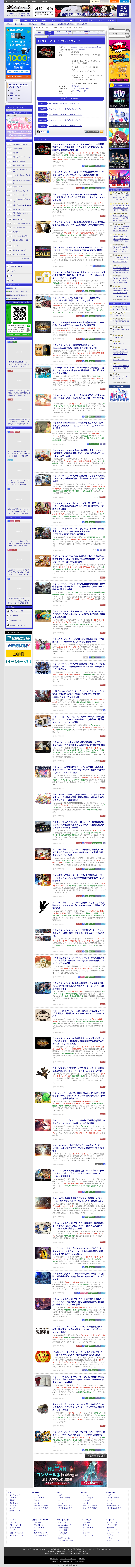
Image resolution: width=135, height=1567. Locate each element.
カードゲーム (112, 1530)
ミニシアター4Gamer (19, 227)
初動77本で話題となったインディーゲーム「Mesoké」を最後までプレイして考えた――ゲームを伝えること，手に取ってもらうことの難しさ (19, 511)
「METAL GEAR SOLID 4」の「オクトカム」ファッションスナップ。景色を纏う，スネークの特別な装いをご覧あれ (19, 364)
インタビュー (33, 24)
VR (71, 20)
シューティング (113, 1533)
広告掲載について (16, 620)
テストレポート (89, 1525)
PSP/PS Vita (110, 1492)
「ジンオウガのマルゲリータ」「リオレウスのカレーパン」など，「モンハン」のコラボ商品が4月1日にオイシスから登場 (78, 878)
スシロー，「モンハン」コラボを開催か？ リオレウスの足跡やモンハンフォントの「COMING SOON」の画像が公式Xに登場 (78, 905)
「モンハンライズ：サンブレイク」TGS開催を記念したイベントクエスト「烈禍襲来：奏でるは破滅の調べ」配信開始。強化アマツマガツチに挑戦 (78, 1302)
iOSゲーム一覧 (64, 1538)
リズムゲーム (112, 1535)
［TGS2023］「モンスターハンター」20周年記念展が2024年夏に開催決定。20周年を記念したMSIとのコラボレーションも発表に (78, 1329)
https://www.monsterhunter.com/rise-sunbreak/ (86, 47)
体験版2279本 (25, 16)
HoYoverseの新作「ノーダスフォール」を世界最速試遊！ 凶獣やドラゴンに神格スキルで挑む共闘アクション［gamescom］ (121, 218)
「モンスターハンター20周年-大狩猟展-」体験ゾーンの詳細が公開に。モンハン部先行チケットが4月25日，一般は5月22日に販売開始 (78, 666)
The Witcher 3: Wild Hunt (121, 360)
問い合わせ (43, 1)
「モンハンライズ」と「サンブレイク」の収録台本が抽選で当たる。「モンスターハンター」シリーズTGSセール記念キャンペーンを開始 (78, 1379)
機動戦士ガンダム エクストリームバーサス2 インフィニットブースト (120, 352)
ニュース (13, 90)
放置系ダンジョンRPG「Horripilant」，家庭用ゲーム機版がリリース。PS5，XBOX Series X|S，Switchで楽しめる (121, 291)
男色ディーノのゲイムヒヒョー (21, 170)
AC (92, 20)
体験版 (43, 24)
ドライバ (13, 280)
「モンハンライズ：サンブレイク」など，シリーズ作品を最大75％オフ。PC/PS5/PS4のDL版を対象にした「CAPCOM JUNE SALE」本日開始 (78, 531)
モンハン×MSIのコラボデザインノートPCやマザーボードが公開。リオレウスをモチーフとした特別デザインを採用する (78, 1148)
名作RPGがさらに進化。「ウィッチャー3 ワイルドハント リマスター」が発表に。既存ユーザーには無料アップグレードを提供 (121, 249)
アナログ (100, 20)
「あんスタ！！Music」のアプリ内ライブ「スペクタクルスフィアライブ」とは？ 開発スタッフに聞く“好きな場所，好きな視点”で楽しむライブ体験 (19, 572)
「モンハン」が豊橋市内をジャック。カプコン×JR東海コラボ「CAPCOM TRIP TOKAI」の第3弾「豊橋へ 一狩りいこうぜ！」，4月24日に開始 (78, 770)
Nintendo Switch (15, 298)
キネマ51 (15, 246)
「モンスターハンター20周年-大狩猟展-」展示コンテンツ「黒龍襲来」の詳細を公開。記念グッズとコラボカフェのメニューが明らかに (78, 453)
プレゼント (14, 271)
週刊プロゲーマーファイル (21, 157)
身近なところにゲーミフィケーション (21, 241)
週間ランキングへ (124, 296)
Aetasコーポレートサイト (18, 625)
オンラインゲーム (16, 1495)
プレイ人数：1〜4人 (79, 91)
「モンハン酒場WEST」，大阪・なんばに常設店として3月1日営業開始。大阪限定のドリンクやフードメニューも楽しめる (78, 1013)
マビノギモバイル (118, 343)
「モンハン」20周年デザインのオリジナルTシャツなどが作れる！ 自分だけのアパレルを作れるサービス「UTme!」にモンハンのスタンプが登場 (78, 275)
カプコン (75, 50)
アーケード (109, 1520)
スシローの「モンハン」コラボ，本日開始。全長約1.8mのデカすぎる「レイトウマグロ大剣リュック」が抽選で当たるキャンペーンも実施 (78, 852)
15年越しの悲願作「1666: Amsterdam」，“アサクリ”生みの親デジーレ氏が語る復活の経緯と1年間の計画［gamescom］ (19, 601)
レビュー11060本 (13, 16)
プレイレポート (20, 24)
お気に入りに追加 (92, 131)
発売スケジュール (41, 1505)
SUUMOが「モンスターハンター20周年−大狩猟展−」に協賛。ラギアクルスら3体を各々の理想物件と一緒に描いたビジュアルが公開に (78, 370)
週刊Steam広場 (17, 187)
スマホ (52, 20)
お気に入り (104, 1)
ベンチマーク (88, 1535)
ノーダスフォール (118, 315)
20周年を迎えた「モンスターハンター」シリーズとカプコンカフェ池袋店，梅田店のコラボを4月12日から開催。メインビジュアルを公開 (78, 960)
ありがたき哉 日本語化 (20, 236)
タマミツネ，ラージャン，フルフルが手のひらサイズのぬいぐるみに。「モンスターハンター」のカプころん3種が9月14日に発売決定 (78, 1407)
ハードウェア (81, 20)
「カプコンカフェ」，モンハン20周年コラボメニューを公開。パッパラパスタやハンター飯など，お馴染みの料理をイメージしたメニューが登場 (78, 719)
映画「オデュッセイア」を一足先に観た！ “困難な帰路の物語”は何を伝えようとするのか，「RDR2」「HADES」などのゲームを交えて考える (19, 393)
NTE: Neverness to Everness (121, 330)
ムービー (51, 24)
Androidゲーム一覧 (65, 1540)
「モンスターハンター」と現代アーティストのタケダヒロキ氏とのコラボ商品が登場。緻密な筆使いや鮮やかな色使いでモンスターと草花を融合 (78, 797)
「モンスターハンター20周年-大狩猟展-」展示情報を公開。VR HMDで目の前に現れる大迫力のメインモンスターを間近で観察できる (78, 986)
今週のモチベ (17, 153)
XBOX (24, 20)
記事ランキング (15, 1511)
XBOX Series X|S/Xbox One (18, 291)
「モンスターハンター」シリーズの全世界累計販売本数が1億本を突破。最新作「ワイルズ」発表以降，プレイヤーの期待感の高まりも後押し (78, 586)
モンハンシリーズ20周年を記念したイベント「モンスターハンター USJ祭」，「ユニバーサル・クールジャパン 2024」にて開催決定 (78, 1173)
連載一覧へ (27, 258)
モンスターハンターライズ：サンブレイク (65, 104)
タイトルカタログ (41, 1508)
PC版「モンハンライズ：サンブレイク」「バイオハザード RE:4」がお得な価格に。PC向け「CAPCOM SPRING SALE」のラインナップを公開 (78, 694)
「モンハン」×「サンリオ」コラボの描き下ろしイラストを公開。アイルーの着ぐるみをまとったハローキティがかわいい (78, 398)
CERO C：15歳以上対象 (80, 88)
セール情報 (62, 1530)
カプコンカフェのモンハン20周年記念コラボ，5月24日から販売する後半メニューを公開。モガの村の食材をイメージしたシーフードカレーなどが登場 (78, 559)
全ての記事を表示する (96, 1456)
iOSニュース (63, 1522)
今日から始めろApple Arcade (22, 205)
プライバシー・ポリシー (68, 1558)
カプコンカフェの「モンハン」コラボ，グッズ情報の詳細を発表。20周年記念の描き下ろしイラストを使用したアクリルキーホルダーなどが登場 (78, 825)
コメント (43, 131)
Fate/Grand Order (118, 337)
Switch (43, 20)
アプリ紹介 (62, 1533)
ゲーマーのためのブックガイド (21, 200)
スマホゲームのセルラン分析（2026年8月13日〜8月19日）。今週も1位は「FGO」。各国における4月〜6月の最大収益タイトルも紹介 (121, 208)
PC (17, 21)
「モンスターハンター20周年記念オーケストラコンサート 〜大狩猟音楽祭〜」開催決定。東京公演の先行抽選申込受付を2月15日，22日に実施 (78, 1041)
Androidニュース (64, 1525)
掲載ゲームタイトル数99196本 (18, 14)
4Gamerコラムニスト (19, 219)
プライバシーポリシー (17, 611)
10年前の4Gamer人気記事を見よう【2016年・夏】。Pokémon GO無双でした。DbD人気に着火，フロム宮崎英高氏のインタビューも (19, 422)
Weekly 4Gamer (17, 148)
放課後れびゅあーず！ (20, 250)
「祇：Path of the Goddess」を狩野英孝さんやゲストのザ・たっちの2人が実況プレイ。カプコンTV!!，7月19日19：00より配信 (78, 425)
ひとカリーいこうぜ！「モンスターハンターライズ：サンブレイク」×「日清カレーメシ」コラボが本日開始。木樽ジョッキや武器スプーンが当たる (78, 1251)
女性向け (62, 20)
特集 (12, 93)
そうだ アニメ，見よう (20, 195)
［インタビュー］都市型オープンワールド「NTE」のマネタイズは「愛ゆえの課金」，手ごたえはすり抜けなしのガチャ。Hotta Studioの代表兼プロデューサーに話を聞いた (121, 197)
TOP (9, 20)
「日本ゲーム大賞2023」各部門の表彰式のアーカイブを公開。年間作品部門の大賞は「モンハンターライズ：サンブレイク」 (78, 1276)
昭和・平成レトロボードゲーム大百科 (21, 214)
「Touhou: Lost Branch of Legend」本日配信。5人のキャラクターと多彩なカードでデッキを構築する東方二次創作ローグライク (121, 229)
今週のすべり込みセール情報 (21, 182)
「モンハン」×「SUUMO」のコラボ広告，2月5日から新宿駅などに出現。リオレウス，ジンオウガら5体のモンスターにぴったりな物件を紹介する (78, 1095)
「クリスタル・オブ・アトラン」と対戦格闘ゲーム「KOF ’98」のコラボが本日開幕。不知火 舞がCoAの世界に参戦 (121, 270)
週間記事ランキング (16, 266)
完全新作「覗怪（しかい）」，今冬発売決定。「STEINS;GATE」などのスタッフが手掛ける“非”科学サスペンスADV (121, 239)
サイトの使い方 (31, 1)
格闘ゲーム (111, 1528)
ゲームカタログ (82, 24)
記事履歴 (114, 1)
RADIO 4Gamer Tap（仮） (21, 191)
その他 (109, 1538)
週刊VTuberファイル (19, 165)
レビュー (9, 24)
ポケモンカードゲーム (120, 309)
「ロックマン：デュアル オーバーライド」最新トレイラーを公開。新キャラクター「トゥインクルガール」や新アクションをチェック (121, 280)
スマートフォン (63, 1520)
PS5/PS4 (34, 20)
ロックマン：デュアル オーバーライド (120, 377)
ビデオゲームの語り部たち (21, 223)
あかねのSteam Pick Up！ (21, 254)
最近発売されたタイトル (66, 24)
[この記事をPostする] (38, 132)
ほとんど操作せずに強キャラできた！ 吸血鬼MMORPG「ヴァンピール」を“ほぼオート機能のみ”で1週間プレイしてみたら (19, 454)
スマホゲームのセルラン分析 (21, 176)
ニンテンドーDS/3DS (40, 1520)
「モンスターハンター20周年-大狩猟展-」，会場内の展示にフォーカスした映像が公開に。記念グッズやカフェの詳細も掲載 (78, 478)
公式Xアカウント (17, 1)
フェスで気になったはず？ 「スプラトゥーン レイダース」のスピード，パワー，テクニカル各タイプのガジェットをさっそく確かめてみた (19, 483)
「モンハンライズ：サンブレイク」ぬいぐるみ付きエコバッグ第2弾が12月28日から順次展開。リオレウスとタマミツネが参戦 (78, 197)
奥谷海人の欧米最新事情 (20, 144)
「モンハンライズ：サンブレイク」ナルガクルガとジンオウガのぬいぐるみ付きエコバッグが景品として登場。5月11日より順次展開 (78, 614)
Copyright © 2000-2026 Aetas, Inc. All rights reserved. (67, 1561)
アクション (76, 86)
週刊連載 (12, 1505)
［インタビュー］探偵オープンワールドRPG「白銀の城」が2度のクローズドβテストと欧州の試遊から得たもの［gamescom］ (19, 543)
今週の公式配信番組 (19, 161)
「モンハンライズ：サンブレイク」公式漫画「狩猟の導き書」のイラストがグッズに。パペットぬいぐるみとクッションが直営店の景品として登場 (78, 1226)
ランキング (124, 1)
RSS (7, 1)
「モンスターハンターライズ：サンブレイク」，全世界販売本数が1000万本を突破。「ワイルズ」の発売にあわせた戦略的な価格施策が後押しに (78, 147)
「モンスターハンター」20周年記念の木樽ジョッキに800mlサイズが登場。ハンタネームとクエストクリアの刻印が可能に (78, 225)
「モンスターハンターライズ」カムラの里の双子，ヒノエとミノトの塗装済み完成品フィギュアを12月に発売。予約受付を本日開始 (78, 506)
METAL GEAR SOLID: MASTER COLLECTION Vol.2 (121, 368)
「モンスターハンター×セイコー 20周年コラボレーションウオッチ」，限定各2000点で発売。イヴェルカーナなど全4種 (78, 933)
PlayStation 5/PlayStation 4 (18, 295)
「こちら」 (79, 1551)
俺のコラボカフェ (18, 209)
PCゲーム (13, 288)
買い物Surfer (17, 232)
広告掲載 (82, 1558)
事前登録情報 (63, 1528)
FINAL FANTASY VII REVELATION (121, 322)
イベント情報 (112, 1525)
